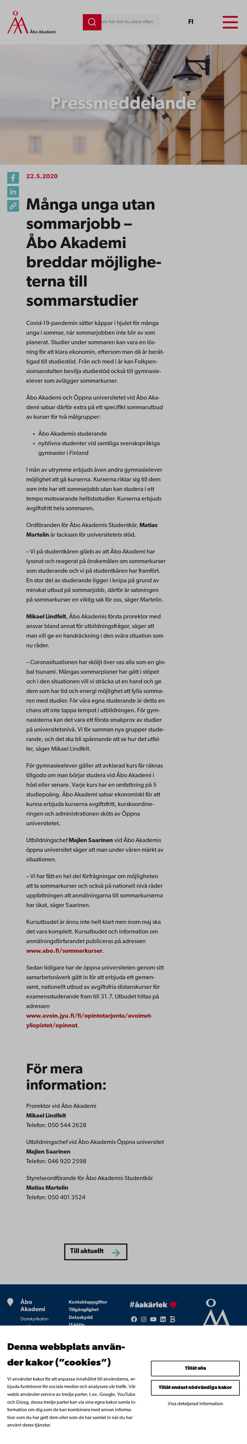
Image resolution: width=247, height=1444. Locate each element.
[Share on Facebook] (13, 178)
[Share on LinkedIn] (13, 192)
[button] (13, 206)
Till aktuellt (87, 1251)
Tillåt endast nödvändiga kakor (195, 1387)
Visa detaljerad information (195, 1404)
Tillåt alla (195, 1368)
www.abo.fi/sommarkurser (64, 951)
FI (190, 22)
